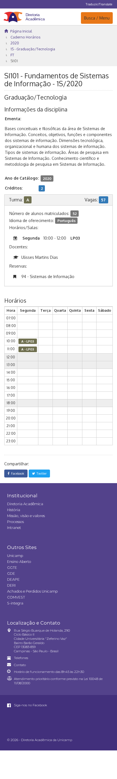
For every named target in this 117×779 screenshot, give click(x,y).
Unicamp (15, 556)
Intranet (14, 528)
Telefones (21, 658)
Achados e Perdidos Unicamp (32, 591)
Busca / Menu (97, 17)
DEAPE (13, 579)
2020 (15, 43)
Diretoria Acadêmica (25, 504)
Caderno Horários (25, 37)
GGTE (12, 567)
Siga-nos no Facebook (30, 705)
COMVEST (16, 597)
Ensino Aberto (19, 561)
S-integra (15, 603)
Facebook (16, 473)
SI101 (14, 61)
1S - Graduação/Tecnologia (33, 49)
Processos (15, 522)
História (13, 510)
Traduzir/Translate (99, 4)
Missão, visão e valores (26, 516)
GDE (11, 573)
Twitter (41, 473)
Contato (20, 665)
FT (12, 55)
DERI (11, 585)
